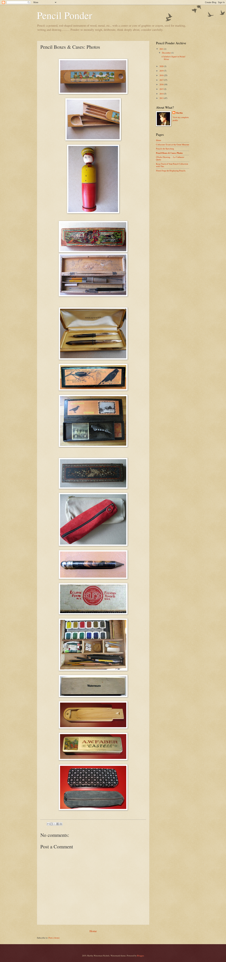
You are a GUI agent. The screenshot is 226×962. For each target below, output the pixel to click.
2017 (161, 79)
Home (93, 931)
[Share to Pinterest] (61, 824)
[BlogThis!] (51, 824)
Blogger (140, 955)
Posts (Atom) (54, 937)
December (166, 52)
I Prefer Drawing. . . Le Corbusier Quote (170, 158)
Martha (179, 112)
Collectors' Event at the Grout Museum (172, 144)
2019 (161, 70)
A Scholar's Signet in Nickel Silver (173, 57)
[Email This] (48, 824)
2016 (161, 84)
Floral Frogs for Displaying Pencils (170, 170)
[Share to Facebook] (57, 824)
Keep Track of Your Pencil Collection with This (172, 165)
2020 (161, 66)
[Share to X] (54, 824)
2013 (161, 98)
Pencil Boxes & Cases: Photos (169, 152)
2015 (161, 89)
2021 (161, 48)
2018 (161, 75)
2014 (161, 93)
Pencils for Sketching (165, 148)
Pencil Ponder (64, 15)
